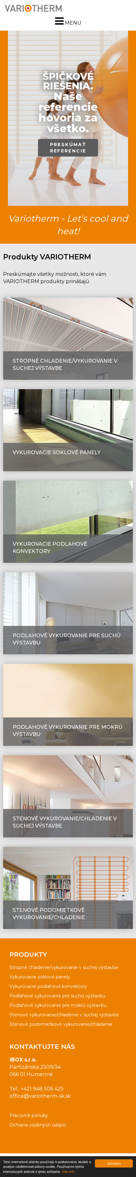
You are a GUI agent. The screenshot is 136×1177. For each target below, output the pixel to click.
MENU (72, 23)
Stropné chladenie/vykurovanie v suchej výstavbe (63, 967)
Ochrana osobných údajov (37, 1125)
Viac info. (69, 1171)
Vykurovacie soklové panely (39, 977)
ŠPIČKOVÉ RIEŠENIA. (68, 103)
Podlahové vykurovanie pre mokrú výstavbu (58, 1005)
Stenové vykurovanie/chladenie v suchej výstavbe (64, 1015)
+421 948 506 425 (42, 1089)
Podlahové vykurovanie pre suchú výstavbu (57, 996)
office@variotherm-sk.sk (40, 1096)
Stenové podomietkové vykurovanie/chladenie (60, 1024)
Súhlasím (114, 1163)
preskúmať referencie (68, 146)
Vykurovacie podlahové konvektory (48, 986)
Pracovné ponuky (28, 1115)
